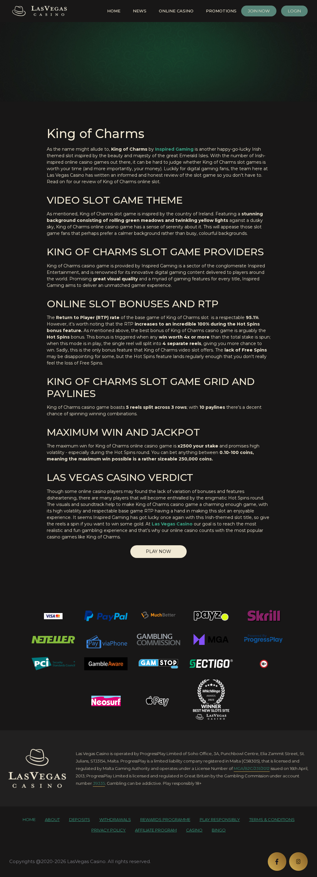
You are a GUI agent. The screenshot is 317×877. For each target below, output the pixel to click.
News (139, 10)
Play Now (158, 551)
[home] (37, 768)
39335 (99, 783)
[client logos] (53, 616)
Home (113, 10)
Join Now (259, 10)
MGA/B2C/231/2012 (252, 768)
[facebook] (277, 861)
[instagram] (298, 861)
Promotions (221, 10)
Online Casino (176, 10)
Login (294, 10)
